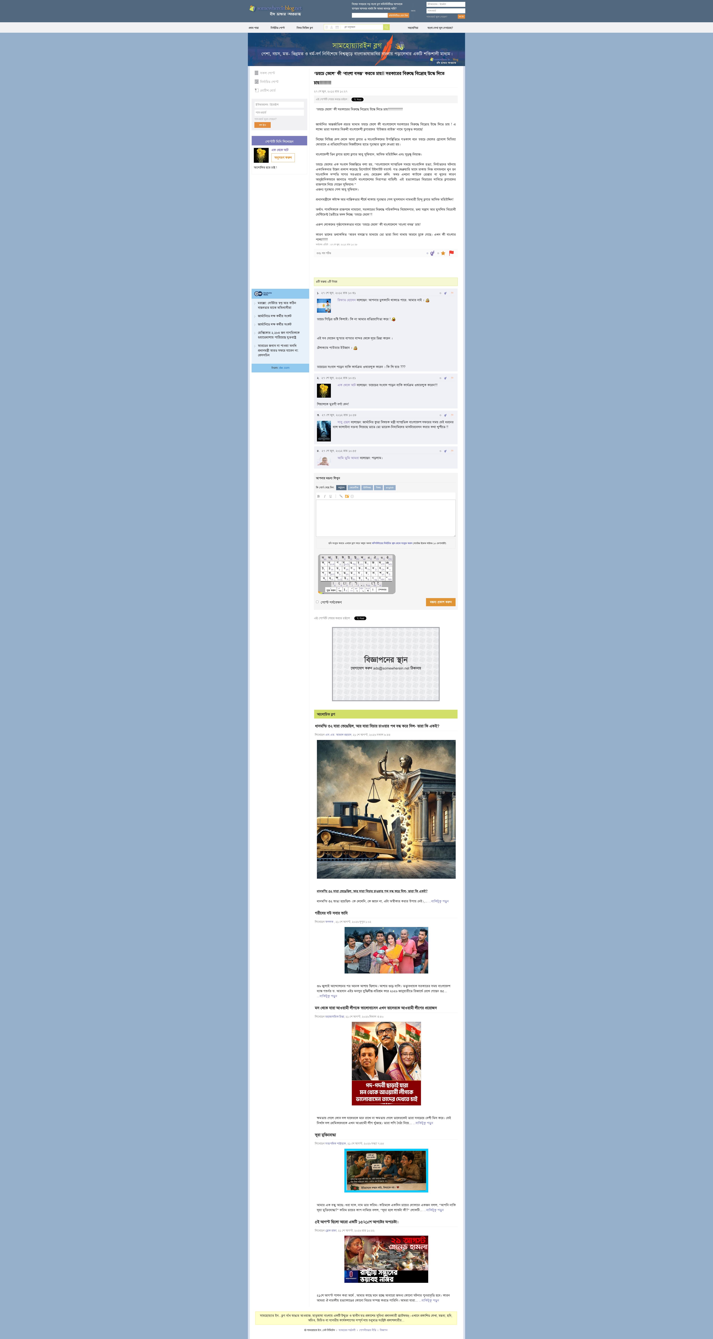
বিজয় (378, 487)
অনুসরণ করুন (283, 157)
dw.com (284, 368)
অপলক (329, 922)
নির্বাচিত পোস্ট (278, 28)
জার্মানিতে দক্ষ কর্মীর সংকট (275, 316)
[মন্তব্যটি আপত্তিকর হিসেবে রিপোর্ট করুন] (452, 293)
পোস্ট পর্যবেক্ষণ (331, 602)
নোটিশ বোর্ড (268, 91)
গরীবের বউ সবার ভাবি (331, 913)
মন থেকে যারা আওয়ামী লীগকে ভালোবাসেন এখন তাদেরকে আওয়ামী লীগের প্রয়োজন (376, 1008)
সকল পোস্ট (267, 73)
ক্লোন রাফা (330, 1230)
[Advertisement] (279, 230)
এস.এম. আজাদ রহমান (338, 735)
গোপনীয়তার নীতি (367, 1330)
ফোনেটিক (354, 487)
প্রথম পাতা (254, 28)
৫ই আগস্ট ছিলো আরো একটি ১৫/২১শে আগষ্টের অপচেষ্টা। (356, 1221)
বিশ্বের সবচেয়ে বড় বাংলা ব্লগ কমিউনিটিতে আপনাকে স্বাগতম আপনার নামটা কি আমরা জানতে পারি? (377, 6)
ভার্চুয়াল (341, 487)
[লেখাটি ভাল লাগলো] (432, 253)
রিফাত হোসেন (347, 300)
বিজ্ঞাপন (384, 1330)
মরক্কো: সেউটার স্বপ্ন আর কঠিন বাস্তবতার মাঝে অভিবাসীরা (277, 305)
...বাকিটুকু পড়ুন (438, 901)
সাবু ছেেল (344, 422)
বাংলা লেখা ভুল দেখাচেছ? (440, 28)
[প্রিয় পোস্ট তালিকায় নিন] (443, 253)
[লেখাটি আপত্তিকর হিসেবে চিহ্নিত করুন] (451, 253)
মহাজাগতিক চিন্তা (334, 1017)
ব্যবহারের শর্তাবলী (347, 1330)
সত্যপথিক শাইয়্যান (335, 1143)
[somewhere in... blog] (275, 11)
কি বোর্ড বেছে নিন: (325, 487)
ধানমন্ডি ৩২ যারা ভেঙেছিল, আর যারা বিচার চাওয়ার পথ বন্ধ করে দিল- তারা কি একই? (377, 726)
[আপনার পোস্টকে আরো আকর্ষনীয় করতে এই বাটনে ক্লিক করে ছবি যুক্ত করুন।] (347, 495)
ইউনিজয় (367, 487)
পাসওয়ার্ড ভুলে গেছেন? (437, 16)
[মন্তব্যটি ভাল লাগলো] (445, 293)
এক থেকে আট (280, 150)
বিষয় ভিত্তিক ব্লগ (305, 28)
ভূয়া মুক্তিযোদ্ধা (325, 1134)
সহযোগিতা (413, 28)
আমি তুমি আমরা (348, 458)
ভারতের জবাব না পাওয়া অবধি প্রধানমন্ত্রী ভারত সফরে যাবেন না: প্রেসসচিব (278, 350)
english (390, 487)
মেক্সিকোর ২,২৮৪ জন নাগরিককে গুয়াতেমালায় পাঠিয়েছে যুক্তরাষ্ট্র (279, 335)
